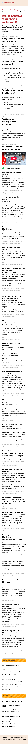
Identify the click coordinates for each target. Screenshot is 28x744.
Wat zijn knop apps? (7, 719)
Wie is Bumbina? (6, 721)
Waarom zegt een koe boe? (9, 726)
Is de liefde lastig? (6, 689)
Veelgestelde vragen (14, 10)
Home (4, 10)
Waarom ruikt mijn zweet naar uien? (11, 671)
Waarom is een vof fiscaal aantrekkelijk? (12, 681)
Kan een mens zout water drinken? (11, 711)
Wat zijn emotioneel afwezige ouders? (11, 716)
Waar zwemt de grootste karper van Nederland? (11, 706)
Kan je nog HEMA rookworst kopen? (11, 665)
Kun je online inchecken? (8, 724)
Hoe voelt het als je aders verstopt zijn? (12, 684)
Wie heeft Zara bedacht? (8, 714)
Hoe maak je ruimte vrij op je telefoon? (11, 709)
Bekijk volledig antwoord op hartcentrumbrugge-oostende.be (13, 290)
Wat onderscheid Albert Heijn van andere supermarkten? (12, 702)
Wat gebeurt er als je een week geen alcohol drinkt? (13, 668)
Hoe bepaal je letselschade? (9, 679)
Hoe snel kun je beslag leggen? (10, 686)
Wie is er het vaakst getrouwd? (10, 676)
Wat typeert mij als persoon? (9, 674)
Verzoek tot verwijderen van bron (11, 34)
